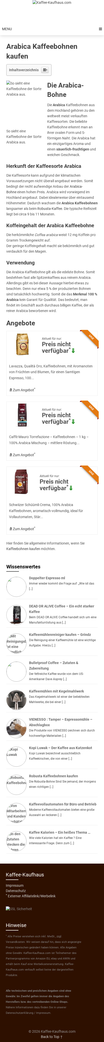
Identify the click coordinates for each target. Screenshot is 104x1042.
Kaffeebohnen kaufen (23, 549)
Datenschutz (16, 891)
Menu (7, 29)
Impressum (14, 885)
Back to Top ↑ (52, 1037)
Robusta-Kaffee (49, 209)
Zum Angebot (23, 389)
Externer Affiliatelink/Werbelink (31, 896)
